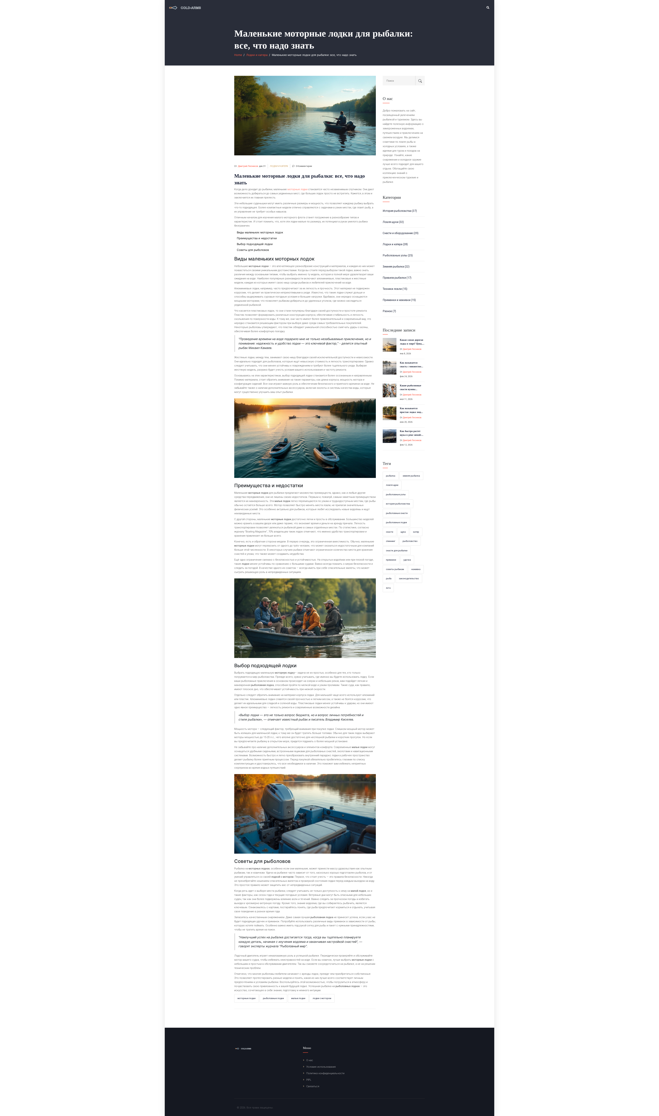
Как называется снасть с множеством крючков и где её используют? (411, 364)
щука (403, 532)
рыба (388, 578)
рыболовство (410, 541)
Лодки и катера (257, 55)
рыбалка (390, 475)
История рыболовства (400, 210)
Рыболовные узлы (398, 255)
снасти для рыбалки (396, 550)
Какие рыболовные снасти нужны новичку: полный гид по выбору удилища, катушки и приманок (411, 387)
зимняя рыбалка (411, 475)
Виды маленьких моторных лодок (260, 232)
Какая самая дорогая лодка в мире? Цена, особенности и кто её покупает (411, 342)
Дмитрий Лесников (248, 166)
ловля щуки (392, 485)
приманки (391, 560)
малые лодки (298, 998)
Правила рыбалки (397, 277)
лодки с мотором (322, 998)
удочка (407, 560)
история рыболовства (398, 503)
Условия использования (321, 1066)
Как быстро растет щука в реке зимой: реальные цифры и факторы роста (410, 433)
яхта (388, 588)
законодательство (409, 578)
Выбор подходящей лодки (255, 244)
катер (416, 532)
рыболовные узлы (396, 494)
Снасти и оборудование (400, 233)
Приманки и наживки (399, 300)
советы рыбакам (395, 569)
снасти (389, 532)
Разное (389, 311)
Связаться (312, 1086)
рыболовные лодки (273, 998)
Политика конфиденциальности (325, 1073)
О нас (309, 1060)
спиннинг (390, 541)
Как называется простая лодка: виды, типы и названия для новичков (412, 410)
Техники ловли (395, 288)
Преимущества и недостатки (257, 238)
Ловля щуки (393, 222)
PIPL (308, 1079)
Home (238, 55)
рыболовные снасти (397, 513)
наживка (415, 569)
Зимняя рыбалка (396, 266)
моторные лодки (297, 189)
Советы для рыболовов (253, 250)
